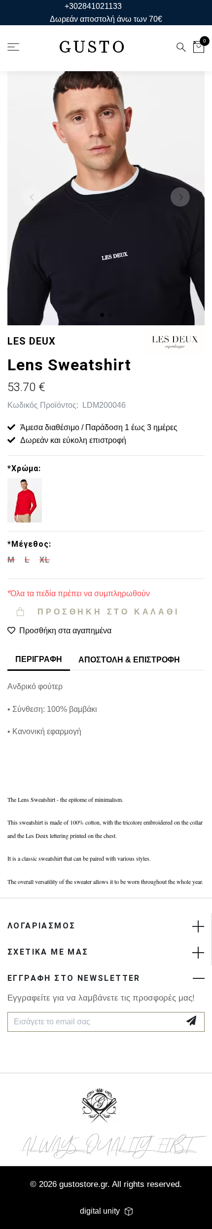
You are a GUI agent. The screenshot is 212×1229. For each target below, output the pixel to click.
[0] (199, 48)
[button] (102, 315)
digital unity (100, 1211)
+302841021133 (93, 6)
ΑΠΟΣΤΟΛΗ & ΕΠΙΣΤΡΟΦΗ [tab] (129, 660)
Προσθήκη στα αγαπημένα (65, 630)
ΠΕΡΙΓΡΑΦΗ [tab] (38, 659)
